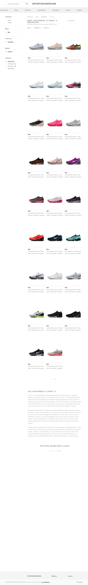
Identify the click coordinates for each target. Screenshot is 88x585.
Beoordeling (11, 68)
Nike (9, 32)
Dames (9, 22)
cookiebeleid (46, 582)
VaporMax (10, 42)
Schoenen (30, 16)
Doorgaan (80, 582)
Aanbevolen (11, 61)
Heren (9, 20)
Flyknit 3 (10, 51)
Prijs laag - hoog (12, 66)
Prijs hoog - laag (12, 63)
